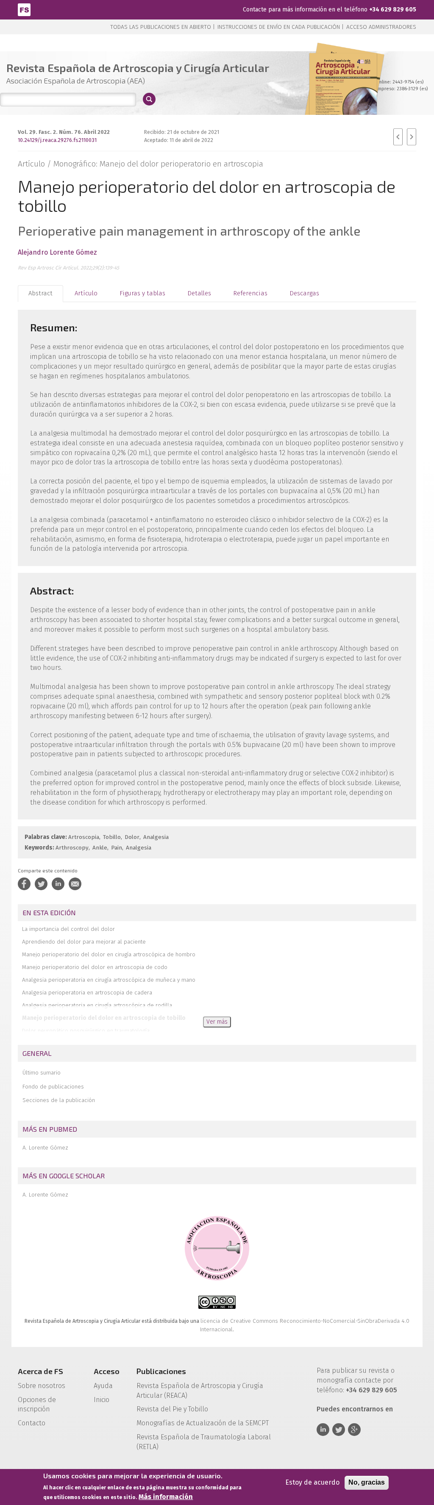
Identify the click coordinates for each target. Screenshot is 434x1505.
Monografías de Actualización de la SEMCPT (202, 1423)
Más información (166, 1497)
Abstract (40, 293)
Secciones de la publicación (58, 1100)
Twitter (338, 1429)
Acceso (107, 1371)
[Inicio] (24, 9)
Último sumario (41, 1072)
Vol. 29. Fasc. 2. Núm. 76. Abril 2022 (64, 132)
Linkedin (323, 1429)
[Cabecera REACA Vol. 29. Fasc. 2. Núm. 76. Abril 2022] (343, 93)
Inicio (101, 1400)
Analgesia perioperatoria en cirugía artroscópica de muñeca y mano (108, 979)
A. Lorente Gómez (45, 1147)
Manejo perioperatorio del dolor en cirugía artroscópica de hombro (108, 954)
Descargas (304, 293)
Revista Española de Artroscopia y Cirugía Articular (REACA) (199, 1390)
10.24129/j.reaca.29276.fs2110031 (57, 140)
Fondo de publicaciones (53, 1086)
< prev (398, 136)
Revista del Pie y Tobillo (172, 1409)
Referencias (250, 293)
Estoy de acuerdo (312, 1482)
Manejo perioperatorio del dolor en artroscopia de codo (94, 967)
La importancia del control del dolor (68, 929)
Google (354, 1429)
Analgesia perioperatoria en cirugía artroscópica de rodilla (97, 1005)
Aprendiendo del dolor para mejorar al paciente (84, 941)
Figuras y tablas (142, 293)
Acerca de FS (40, 1371)
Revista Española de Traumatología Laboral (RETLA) (203, 1442)
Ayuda (103, 1386)
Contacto (31, 1423)
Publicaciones (161, 1371)
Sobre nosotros (41, 1386)
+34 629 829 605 (392, 9)
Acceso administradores (381, 27)
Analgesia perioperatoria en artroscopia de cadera (87, 992)
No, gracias (366, 1482)
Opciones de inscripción (37, 1404)
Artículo (86, 293)
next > (411, 136)
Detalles (199, 293)
